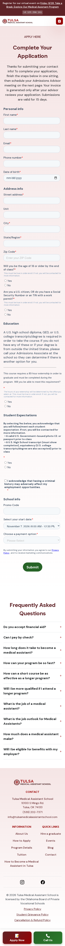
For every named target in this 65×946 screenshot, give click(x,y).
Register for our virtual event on (32, 5)
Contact (50, 854)
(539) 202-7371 (32, 812)
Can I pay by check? (18, 637)
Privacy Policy (32, 909)
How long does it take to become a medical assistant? (29, 650)
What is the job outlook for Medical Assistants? (29, 721)
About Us (21, 834)
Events (50, 840)
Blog (51, 847)
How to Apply (22, 840)
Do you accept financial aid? (24, 627)
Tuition (21, 854)
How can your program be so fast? (29, 663)
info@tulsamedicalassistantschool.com (32, 817)
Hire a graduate (51, 834)
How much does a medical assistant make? (31, 736)
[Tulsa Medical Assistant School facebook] (43, 882)
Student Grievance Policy (32, 914)
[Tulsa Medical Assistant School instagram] (22, 882)
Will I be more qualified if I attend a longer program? (29, 691)
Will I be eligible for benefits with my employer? (30, 751)
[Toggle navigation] (59, 21)
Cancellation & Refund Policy (32, 920)
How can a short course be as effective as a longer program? (26, 675)
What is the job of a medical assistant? (24, 706)
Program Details (21, 847)
